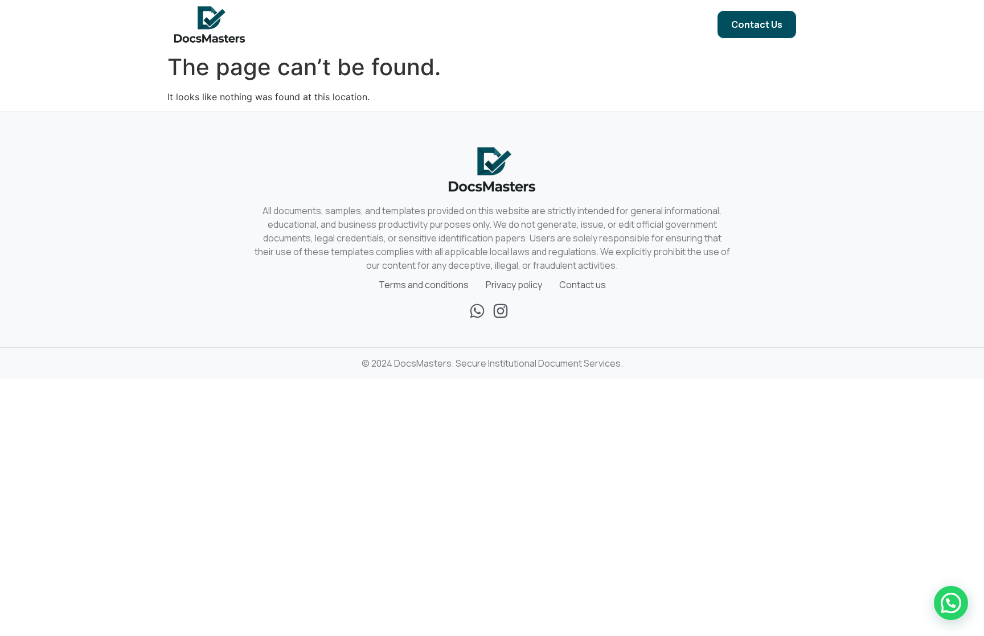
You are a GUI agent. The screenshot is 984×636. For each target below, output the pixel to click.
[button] (951, 603)
